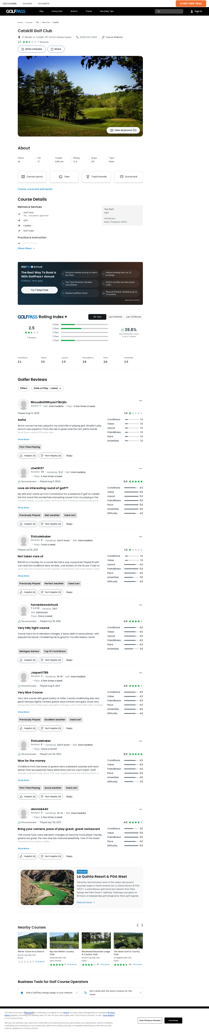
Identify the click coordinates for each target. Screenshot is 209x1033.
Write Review (40, 962)
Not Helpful (53, 455)
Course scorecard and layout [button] (35, 189)
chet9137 (37, 468)
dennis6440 (39, 809)
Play (42, 11)
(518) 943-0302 (88, 37)
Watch (74, 11)
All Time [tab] (97, 316)
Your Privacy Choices (150, 1020)
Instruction (57, 11)
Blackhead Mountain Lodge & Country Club (96, 953)
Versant (29, 1012)
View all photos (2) (125, 130)
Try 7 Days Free (39, 290)
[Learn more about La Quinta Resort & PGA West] (47, 887)
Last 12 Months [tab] (133, 316)
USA (37, 22)
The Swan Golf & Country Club (127, 953)
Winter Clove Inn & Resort (31, 951)
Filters (23, 388)
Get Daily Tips (107, 11)
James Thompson (112, 222)
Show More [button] (25, 248)
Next (142, 925)
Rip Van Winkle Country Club (62, 953)
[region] (104, 1020)
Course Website (114, 37)
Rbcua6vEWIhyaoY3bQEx (49, 402)
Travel (89, 11)
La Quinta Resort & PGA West (102, 876)
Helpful (30, 455)
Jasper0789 (39, 673)
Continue (173, 1020)
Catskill (56, 22)
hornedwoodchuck (44, 605)
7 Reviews (43, 42)
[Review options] (140, 400)
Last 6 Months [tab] (115, 316)
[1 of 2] (80, 96)
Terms (66, 1012)
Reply (69, 455)
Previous (137, 925)
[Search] (159, 11)
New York (46, 22)
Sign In (198, 11)
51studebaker (41, 536)
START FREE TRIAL (191, 3)
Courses (29, 22)
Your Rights (108, 1015)
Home (20, 22)
